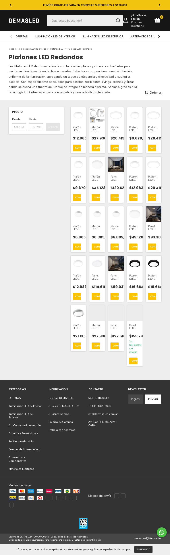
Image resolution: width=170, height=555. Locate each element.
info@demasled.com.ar (103, 414)
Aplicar (53, 127)
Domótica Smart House (23, 433)
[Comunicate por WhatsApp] (162, 532)
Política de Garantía (60, 422)
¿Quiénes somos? (59, 414)
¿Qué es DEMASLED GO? (63, 406)
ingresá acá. (65, 539)
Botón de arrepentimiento (88, 539)
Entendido (143, 549)
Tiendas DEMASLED (60, 398)
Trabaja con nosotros (61, 430)
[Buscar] (118, 21)
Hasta (33, 119)
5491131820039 (98, 398)
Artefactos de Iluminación (25, 425)
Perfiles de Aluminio (21, 441)
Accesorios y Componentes (17, 459)
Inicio (11, 48)
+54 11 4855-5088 (99, 406)
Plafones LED (57, 48)
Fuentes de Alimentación (24, 449)
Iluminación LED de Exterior (103, 36)
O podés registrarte (137, 24)
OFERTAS (21, 36)
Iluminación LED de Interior (55, 36)
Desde (16, 119)
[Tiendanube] (147, 539)
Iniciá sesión (138, 17)
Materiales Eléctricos (21, 469)
